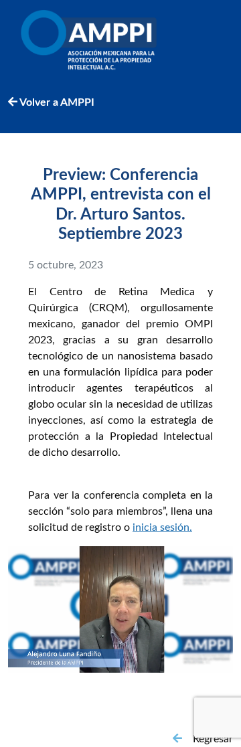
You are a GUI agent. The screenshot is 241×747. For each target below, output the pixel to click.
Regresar (213, 739)
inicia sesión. (162, 527)
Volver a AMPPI (55, 102)
